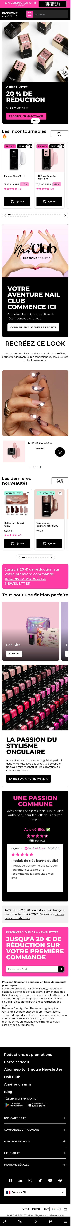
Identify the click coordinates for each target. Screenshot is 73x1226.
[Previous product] (30, 467)
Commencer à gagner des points (33, 327)
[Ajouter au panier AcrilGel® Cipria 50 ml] (60, 452)
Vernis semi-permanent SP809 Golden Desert (46, 524)
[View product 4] (34, 416)
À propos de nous (17, 1141)
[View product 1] (35, 388)
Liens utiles (12, 1153)
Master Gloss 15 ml (14, 176)
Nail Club (12, 1077)
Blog (8, 1092)
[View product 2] (33, 374)
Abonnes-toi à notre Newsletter (33, 1069)
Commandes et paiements (22, 1129)
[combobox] (47, 14)
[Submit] (30, 14)
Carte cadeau (16, 1062)
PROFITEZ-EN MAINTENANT (52, 4)
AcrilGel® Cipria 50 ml (40, 443)
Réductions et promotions (28, 1055)
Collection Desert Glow (14, 524)
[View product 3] (42, 404)
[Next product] (41, 467)
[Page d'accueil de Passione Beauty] (9, 14)
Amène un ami (17, 1084)
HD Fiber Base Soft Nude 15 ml (46, 177)
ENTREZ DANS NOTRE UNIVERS (28, 778)
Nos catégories (15, 1118)
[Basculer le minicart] (50, 1221)
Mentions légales (16, 1164)
